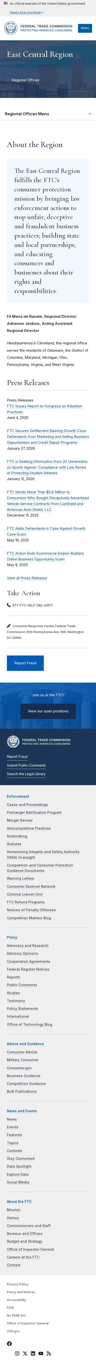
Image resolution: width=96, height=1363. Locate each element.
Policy (12, 937)
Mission (13, 1210)
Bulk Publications (22, 1091)
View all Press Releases (27, 578)
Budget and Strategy (24, 1241)
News (12, 1119)
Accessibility (16, 1300)
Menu (85, 28)
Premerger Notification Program (34, 812)
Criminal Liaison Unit (25, 894)
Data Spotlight (19, 1166)
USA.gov (13, 1331)
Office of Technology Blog (29, 1024)
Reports (13, 977)
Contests (14, 1151)
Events (12, 1127)
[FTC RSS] (48, 1354)
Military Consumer (22, 1060)
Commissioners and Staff (29, 1226)
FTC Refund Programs (26, 902)
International (18, 1016)
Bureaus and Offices (24, 1234)
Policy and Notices (21, 1292)
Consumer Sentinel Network (31, 886)
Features (14, 1135)
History (13, 1218)
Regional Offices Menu (27, 113)
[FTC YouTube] (40, 1354)
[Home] (40, 33)
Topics (12, 1143)
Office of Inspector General (30, 1249)
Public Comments (22, 985)
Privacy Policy (17, 1284)
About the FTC (19, 1202)
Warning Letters (20, 878)
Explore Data (18, 1174)
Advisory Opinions (22, 953)
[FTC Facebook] (9, 1344)
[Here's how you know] (44, 8)
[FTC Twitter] (25, 1353)
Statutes (14, 844)
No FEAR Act (16, 1315)
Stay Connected (20, 1159)
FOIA (10, 1308)
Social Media (18, 1182)
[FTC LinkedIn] (33, 1354)
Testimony (16, 1001)
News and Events (22, 1111)
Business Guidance (23, 1076)
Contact (13, 1265)
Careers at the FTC (23, 1257)
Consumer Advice (22, 1052)
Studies (13, 993)
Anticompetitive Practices (29, 828)
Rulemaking (17, 836)
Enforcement (18, 796)
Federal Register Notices (28, 969)
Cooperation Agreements (28, 961)
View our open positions (48, 711)
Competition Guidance (26, 1084)
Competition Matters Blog (29, 918)
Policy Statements (22, 1009)
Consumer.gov (19, 1068)
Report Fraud (25, 663)
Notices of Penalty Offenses (31, 910)
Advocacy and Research (27, 946)
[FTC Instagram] (17, 1354)
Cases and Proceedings (27, 805)
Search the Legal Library (26, 774)
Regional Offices (25, 80)
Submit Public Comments (26, 765)
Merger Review (20, 820)
